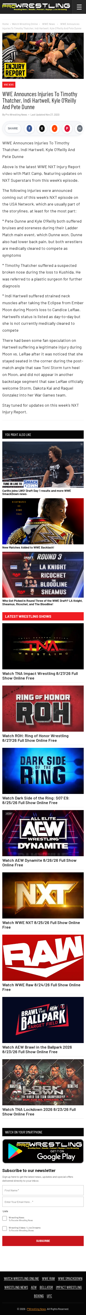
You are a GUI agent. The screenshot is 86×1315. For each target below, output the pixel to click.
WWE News (9, 84)
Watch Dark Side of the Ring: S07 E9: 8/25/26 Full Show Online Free (35, 800)
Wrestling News (16, 1287)
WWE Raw (48, 1278)
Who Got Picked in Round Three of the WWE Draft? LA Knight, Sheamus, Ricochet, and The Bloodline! (42, 602)
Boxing (39, 1295)
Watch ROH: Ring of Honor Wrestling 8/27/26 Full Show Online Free (35, 738)
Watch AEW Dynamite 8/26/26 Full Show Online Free (39, 862)
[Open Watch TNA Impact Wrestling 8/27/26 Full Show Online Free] (43, 646)
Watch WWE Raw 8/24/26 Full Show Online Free (41, 987)
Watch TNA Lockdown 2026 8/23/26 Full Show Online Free (39, 1111)
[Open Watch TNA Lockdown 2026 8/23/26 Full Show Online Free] (43, 1082)
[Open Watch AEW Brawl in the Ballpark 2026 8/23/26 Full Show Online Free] (43, 1020)
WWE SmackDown (70, 1278)
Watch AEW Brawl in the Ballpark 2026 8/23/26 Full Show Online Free (37, 1049)
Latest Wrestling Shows (28, 616)
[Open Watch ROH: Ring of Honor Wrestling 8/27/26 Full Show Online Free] (43, 709)
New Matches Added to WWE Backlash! (28, 547)
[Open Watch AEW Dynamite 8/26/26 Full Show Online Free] (43, 833)
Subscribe (43, 1240)
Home (5, 23)
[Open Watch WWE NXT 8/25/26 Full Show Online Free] (43, 895)
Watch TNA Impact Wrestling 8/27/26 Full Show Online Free (40, 675)
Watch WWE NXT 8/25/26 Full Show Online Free (41, 925)
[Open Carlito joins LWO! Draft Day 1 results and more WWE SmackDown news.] (43, 464)
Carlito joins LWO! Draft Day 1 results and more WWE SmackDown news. (36, 492)
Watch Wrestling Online (25, 23)
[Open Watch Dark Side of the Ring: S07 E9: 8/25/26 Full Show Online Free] (43, 771)
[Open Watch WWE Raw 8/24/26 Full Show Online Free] (43, 958)
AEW (34, 1287)
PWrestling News (36, 1308)
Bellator (46, 1287)
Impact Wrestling (69, 1287)
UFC (49, 1295)
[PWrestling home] (36, 7)
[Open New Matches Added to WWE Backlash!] (43, 521)
